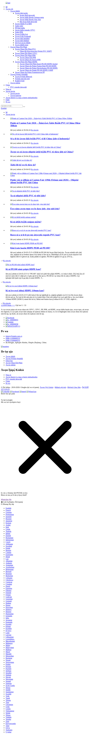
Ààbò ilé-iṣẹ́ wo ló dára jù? (23, 165)
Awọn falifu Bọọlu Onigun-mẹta (32, 17)
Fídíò (7, 100)
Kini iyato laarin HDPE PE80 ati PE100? (30, 248)
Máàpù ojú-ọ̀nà (60, 387)
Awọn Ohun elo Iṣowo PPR (30, 60)
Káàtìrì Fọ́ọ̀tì (19, 81)
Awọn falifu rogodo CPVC (25, 30)
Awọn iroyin (10, 91)
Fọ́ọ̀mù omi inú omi (22, 79)
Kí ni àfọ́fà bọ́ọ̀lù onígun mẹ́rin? (25, 222)
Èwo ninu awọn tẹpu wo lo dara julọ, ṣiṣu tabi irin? (35, 208)
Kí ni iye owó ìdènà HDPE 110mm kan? (25, 290)
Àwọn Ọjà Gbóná (46, 387)
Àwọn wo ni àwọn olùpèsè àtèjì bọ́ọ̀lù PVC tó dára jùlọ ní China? (42, 152)
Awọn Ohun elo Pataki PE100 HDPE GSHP (36, 70)
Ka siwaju (34, 130)
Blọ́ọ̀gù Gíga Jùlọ (74, 387)
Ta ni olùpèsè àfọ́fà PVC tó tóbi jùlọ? (28, 195)
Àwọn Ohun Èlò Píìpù (18, 47)
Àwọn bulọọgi (15, 96)
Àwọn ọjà (9, 9)
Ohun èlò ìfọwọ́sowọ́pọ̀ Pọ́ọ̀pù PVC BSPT (36, 51)
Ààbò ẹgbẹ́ (19, 26)
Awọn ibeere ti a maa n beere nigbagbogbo (21, 98)
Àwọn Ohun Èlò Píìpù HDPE (26, 62)
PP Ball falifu (20, 28)
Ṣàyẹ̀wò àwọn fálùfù (22, 43)
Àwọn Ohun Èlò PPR (28, 58)
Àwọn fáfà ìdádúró (22, 41)
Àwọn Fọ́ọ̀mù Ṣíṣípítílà (19, 74)
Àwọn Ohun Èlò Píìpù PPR (25, 55)
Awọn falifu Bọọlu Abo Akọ (30, 20)
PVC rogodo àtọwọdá (18, 87)
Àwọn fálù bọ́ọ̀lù (21, 13)
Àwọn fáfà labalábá (22, 39)
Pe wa (8, 102)
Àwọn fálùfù (15, 11)
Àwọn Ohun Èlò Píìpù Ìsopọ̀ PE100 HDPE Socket (39, 64)
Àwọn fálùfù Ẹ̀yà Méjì (23, 24)
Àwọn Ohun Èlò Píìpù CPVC (26, 53)
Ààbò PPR (19, 32)
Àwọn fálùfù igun (21, 45)
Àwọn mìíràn (15, 83)
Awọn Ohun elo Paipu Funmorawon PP (30, 72)
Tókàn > (10, 305)
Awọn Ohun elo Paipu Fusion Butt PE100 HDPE (38, 66)
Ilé (7, 7)
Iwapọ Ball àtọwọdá (27, 15)
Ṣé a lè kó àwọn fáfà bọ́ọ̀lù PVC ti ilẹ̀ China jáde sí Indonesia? (40, 138)
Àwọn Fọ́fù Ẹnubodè (23, 36)
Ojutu (8, 85)
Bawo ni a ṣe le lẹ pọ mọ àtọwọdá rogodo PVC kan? (35, 235)
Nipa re (8, 89)
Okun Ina (9, 361)
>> (14, 305)
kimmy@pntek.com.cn (14, 336)
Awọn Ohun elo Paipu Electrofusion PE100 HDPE (39, 68)
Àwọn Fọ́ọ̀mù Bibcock (23, 77)
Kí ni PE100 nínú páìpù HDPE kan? (23, 269)
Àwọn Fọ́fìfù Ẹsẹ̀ (21, 34)
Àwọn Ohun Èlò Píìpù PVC (25, 49)
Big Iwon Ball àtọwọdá (28, 22)
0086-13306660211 (13, 338)
